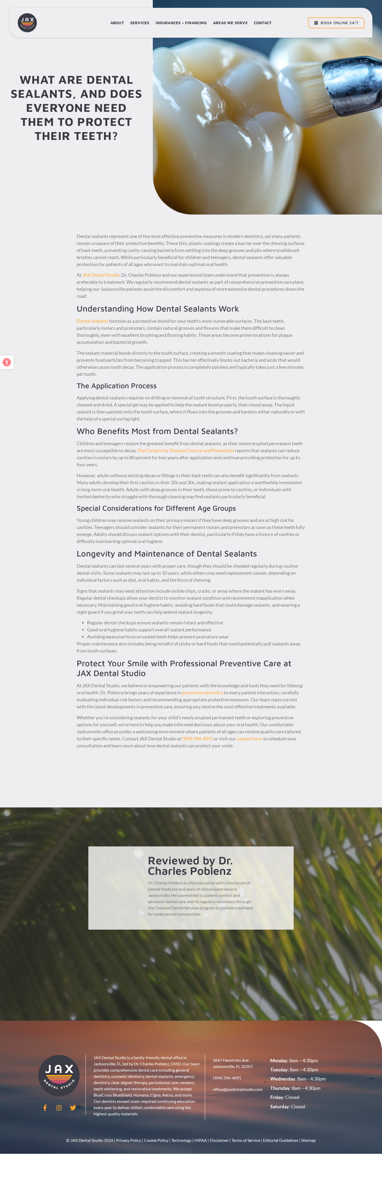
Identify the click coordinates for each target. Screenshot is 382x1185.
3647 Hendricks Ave (231, 1060)
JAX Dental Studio (101, 275)
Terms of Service (246, 1140)
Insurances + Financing (181, 23)
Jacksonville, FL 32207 (233, 1066)
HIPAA (200, 1140)
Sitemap (308, 1140)
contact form (249, 738)
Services (139, 23)
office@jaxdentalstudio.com (237, 1089)
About (117, 23)
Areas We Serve (230, 23)
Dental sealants (92, 321)
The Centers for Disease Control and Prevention (185, 450)
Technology (181, 1140)
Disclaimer (219, 1140)
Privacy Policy (128, 1140)
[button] (7, 362)
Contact (263, 23)
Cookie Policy (156, 1140)
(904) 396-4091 (197, 738)
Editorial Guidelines (280, 1140)
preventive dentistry (202, 692)
